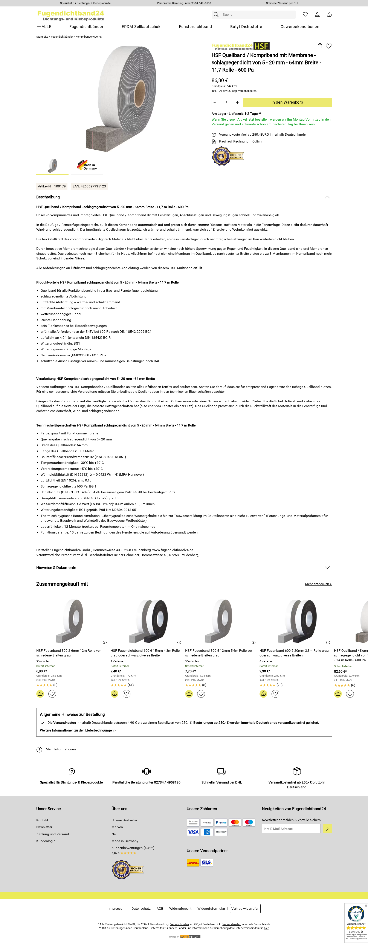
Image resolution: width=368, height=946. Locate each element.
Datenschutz (141, 908)
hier (266, 928)
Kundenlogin (45, 841)
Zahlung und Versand (52, 834)
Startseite (42, 36)
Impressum (116, 908)
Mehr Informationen (61, 749)
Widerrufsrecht (180, 908)
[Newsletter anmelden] (327, 828)
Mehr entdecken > (318, 584)
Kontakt (42, 820)
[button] (320, 46)
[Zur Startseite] (71, 14)
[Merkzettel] (305, 14)
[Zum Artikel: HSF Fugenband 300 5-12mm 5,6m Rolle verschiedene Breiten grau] (221, 621)
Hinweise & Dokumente (56, 568)
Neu (114, 834)
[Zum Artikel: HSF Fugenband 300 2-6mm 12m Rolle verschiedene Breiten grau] (72, 621)
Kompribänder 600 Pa (89, 36)
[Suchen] (217, 15)
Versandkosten (247, 90)
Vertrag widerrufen (245, 908)
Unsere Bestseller (124, 820)
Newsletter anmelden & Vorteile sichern (291, 820)
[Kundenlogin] (317, 14)
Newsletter (44, 827)
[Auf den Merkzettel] (328, 46)
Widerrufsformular (211, 908)
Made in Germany (124, 841)
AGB (160, 908)
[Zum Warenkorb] (329, 14)
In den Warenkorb (287, 102)
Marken (117, 827)
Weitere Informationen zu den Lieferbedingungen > (78, 730)
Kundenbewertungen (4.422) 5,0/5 (132, 850)
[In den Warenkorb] (40, 694)
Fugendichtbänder (62, 36)
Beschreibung (48, 197)
